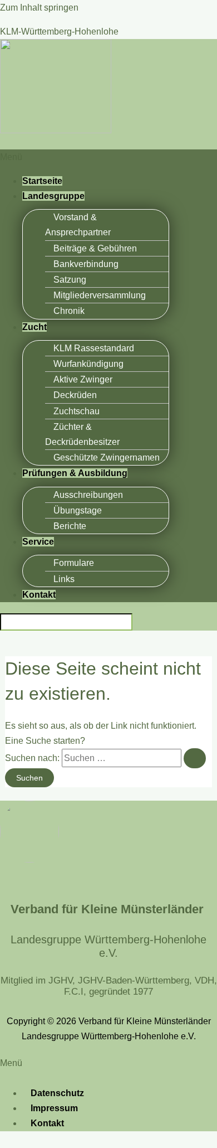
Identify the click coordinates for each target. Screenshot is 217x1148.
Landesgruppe (53, 196)
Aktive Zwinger (82, 379)
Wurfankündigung (88, 364)
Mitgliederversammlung (99, 295)
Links (64, 579)
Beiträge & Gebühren (95, 248)
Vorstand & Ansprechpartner (78, 224)
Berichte (69, 526)
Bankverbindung (86, 264)
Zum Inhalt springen (39, 7)
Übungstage (77, 510)
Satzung (69, 279)
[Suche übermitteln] (195, 758)
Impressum (54, 1108)
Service (38, 541)
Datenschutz (57, 1093)
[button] (108, 156)
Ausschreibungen (88, 495)
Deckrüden (75, 395)
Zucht (34, 327)
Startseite (42, 181)
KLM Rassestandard (93, 348)
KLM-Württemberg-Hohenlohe (59, 31)
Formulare (73, 563)
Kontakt (39, 594)
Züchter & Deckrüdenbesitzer (82, 434)
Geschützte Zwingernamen (106, 457)
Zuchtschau (76, 411)
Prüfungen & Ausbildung (74, 473)
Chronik (69, 311)
